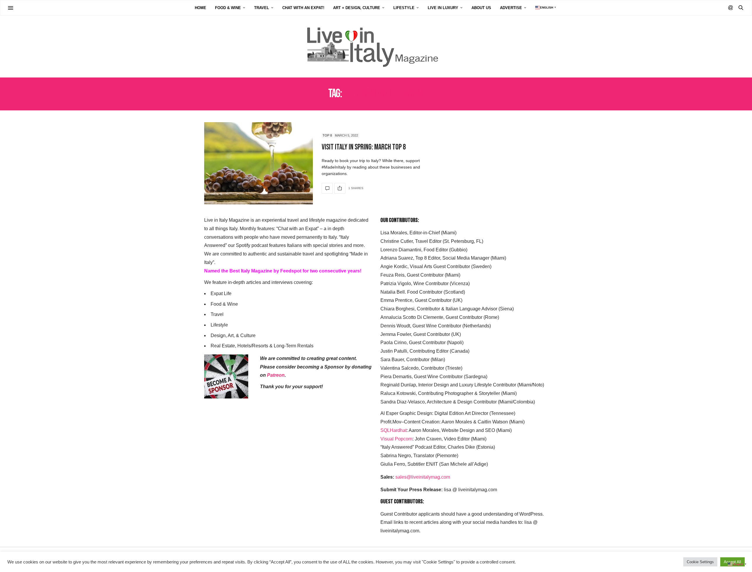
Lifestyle (403, 8)
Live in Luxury (443, 8)
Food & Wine (228, 8)
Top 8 (327, 135)
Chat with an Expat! (303, 8)
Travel (261, 8)
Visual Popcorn (396, 438)
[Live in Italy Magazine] (376, 46)
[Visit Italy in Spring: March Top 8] (258, 163)
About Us (481, 8)
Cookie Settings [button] (700, 562)
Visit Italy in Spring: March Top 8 (364, 147)
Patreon (276, 375)
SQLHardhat (393, 430)
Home (200, 8)
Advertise (511, 8)
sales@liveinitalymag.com (422, 477)
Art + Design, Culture (356, 8)
